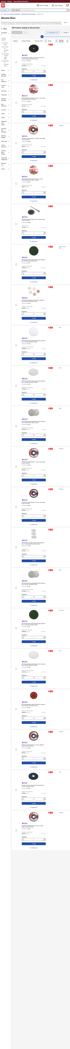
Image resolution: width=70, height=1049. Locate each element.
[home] (1, 14)
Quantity (24, 69)
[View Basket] (67, 5)
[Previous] (61, 32)
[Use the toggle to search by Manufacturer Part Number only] (18, 10)
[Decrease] (23, 71)
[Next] (68, 32)
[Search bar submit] (67, 10)
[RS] (3, 5)
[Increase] (44, 71)
